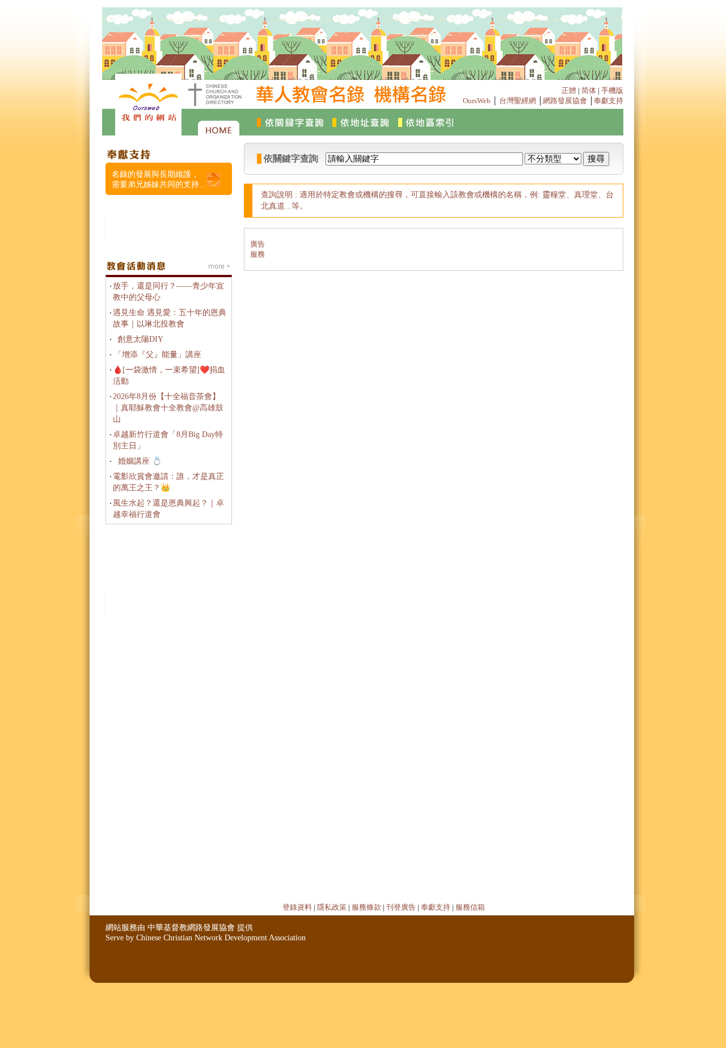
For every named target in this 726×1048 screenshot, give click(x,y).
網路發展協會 (565, 100)
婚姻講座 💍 (140, 461)
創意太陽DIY (140, 339)
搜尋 (596, 158)
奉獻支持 (608, 100)
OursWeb (477, 100)
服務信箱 (470, 907)
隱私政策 (332, 907)
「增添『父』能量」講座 (157, 354)
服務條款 (366, 907)
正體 (569, 90)
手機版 (612, 90)
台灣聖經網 (517, 100)
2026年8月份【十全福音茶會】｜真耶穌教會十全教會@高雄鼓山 (168, 407)
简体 (588, 90)
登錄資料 (297, 907)
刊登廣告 (401, 907)
